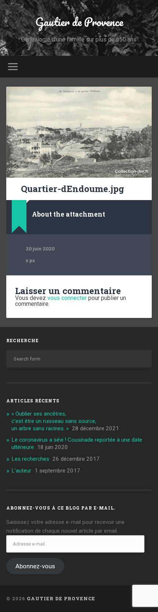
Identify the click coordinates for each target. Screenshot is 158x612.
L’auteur (21, 470)
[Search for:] (79, 358)
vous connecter (67, 297)
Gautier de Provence (79, 22)
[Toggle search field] (145, 66)
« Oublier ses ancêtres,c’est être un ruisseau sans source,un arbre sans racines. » (53, 421)
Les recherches (30, 459)
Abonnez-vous (35, 566)
